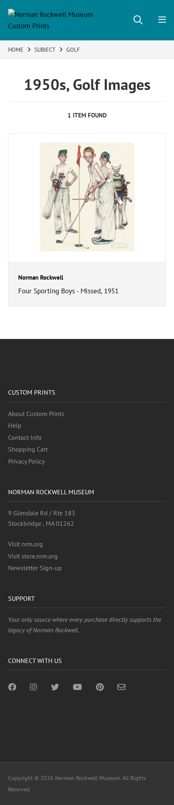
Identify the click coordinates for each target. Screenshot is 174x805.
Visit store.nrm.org (33, 556)
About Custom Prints (36, 414)
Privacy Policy (26, 461)
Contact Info (25, 437)
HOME (15, 49)
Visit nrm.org (25, 544)
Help (14, 425)
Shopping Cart (28, 449)
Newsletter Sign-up (35, 568)
